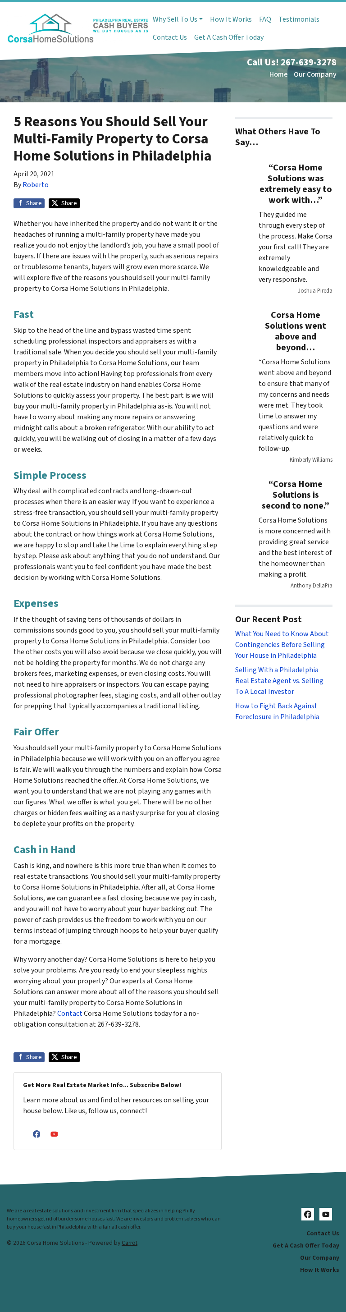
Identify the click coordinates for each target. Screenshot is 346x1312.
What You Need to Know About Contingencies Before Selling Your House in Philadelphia (282, 645)
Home (278, 74)
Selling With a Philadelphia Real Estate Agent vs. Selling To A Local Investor (279, 681)
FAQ (265, 19)
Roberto (36, 185)
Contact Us (170, 37)
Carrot (129, 1243)
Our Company (315, 74)
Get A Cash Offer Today (229, 37)
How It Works (231, 19)
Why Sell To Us (175, 19)
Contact (69, 1013)
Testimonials (298, 19)
